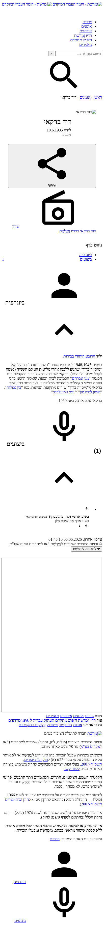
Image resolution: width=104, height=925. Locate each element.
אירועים (86, 31)
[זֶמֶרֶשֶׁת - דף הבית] (94, 733)
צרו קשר (65, 725)
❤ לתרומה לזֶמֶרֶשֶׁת (86, 549)
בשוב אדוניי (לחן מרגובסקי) (69, 516)
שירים (87, 22)
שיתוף (52, 185)
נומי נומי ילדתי (63, 392)
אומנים (86, 26)
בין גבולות (14, 387)
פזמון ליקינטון (90, 392)
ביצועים (47, 259)
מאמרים (85, 44)
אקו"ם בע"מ (90, 746)
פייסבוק (52, 725)
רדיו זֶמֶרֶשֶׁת (87, 720)
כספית (55, 839)
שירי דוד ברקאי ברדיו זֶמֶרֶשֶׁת (54, 228)
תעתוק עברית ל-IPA (38, 720)
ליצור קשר (72, 769)
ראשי (98, 97)
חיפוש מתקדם (81, 40)
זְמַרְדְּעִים (14, 720)
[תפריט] (97, 11)
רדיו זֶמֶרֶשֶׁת (83, 35)
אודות (77, 725)
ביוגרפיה (85, 255)
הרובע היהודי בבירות (79, 356)
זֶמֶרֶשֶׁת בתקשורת (32, 725)
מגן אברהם (80, 378)
